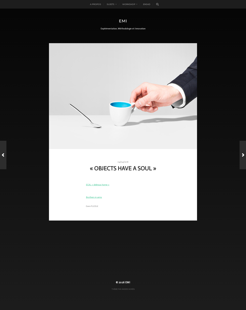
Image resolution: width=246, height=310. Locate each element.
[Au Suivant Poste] (243, 155)
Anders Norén (128, 289)
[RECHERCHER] (157, 4)
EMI (123, 21)
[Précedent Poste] (3, 155)
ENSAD (146, 4)
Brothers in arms (94, 197)
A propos (95, 4)
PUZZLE (94, 206)
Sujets (110, 4)
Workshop (128, 4)
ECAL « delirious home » (97, 184)
